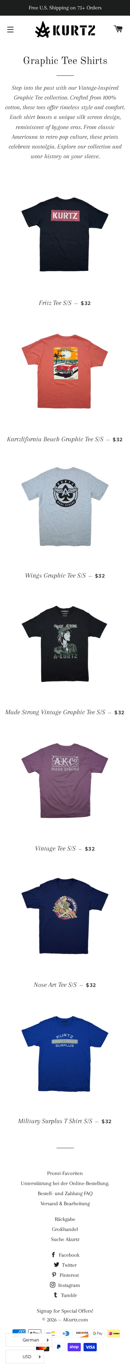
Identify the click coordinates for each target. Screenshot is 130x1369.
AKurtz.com (75, 1319)
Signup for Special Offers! (65, 1311)
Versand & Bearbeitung (65, 1203)
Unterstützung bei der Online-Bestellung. (65, 1183)
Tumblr (68, 1295)
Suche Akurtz (65, 1239)
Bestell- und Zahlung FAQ (65, 1193)
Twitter (69, 1265)
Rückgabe (65, 1219)
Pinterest (68, 1275)
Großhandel (65, 1229)
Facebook (68, 1255)
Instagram (68, 1285)
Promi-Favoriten (65, 1173)
